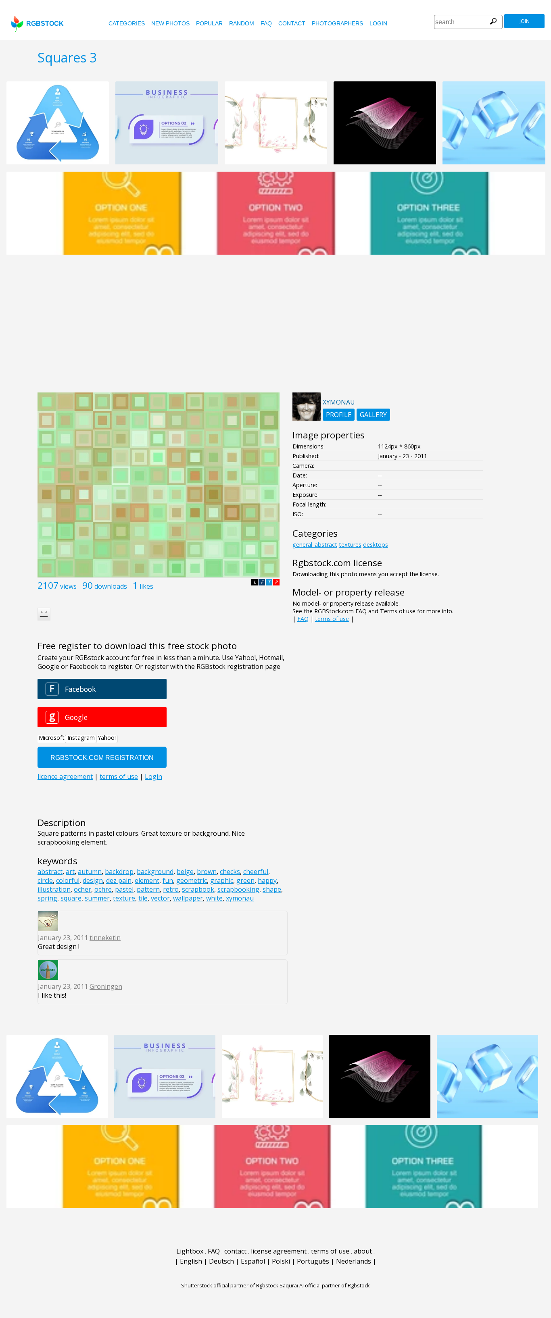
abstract (50, 871)
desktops (375, 544)
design (93, 880)
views (68, 586)
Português (313, 1261)
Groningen (106, 986)
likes (146, 586)
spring (47, 898)
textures (350, 544)
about (363, 1251)
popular (209, 23)
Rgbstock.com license (337, 562)
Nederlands (353, 1261)
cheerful (255, 871)
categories (127, 23)
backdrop (119, 871)
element (147, 880)
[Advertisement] (275, 328)
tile (143, 898)
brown (207, 871)
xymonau (240, 898)
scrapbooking (238, 889)
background (155, 871)
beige (185, 871)
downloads (110, 586)
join (525, 21)
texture (124, 898)
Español (253, 1261)
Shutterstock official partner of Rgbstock (229, 1285)
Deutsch (221, 1261)
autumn (90, 871)
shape (272, 889)
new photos (170, 23)
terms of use (332, 619)
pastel (124, 889)
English (191, 1261)
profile (338, 414)
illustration (54, 889)
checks (230, 871)
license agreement (279, 1251)
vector (160, 898)
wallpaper (188, 898)
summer (97, 898)
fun (168, 880)
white (214, 898)
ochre (103, 889)
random (241, 23)
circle (45, 880)
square (71, 898)
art (70, 871)
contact (291, 23)
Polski (281, 1261)
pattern (148, 889)
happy (267, 880)
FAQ (266, 23)
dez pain (118, 880)
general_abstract (314, 544)
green (245, 880)
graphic (221, 880)
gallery (373, 414)
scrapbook (198, 889)
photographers (337, 23)
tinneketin (105, 937)
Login (378, 23)
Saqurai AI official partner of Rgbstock (325, 1285)
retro (171, 889)
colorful (67, 880)
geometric (191, 880)
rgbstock (45, 23)
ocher (82, 889)
